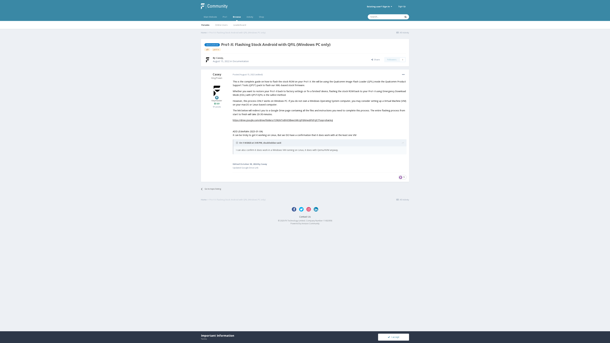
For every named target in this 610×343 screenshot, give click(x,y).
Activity (250, 16)
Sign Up (402, 6)
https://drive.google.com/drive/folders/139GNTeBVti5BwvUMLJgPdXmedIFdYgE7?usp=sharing (283, 120)
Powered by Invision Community (305, 223)
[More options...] (403, 75)
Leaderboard (239, 25)
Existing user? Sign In (379, 6)
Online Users (221, 25)
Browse (237, 16)
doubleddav (269, 142)
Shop (261, 16)
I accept (394, 337)
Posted (244, 74)
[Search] (405, 16)
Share (376, 59)
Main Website (210, 16)
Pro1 (225, 16)
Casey (219, 57)
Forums (205, 25)
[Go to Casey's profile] (207, 59)
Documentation (241, 61)
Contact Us (305, 216)
